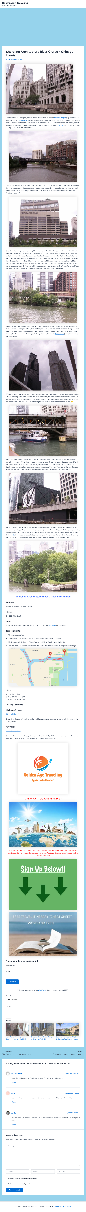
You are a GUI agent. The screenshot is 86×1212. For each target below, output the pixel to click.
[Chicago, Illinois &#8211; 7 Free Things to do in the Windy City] (42, 1029)
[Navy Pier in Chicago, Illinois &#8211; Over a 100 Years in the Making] (17, 1029)
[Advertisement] (43, 24)
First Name (9, 972)
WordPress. (42, 990)
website (12, 535)
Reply (14, 1082)
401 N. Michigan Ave (13, 714)
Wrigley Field (22, 120)
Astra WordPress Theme (62, 1206)
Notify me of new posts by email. (19, 1184)
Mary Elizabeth (16, 1073)
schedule (52, 625)
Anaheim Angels (60, 118)
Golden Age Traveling (15, 3)
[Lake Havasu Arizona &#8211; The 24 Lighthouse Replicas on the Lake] (67, 1029)
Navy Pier (60, 125)
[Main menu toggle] (81, 4)
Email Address (10, 965)
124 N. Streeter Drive (13, 731)
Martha (13, 1113)
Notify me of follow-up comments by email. (22, 1178)
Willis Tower (59, 334)
